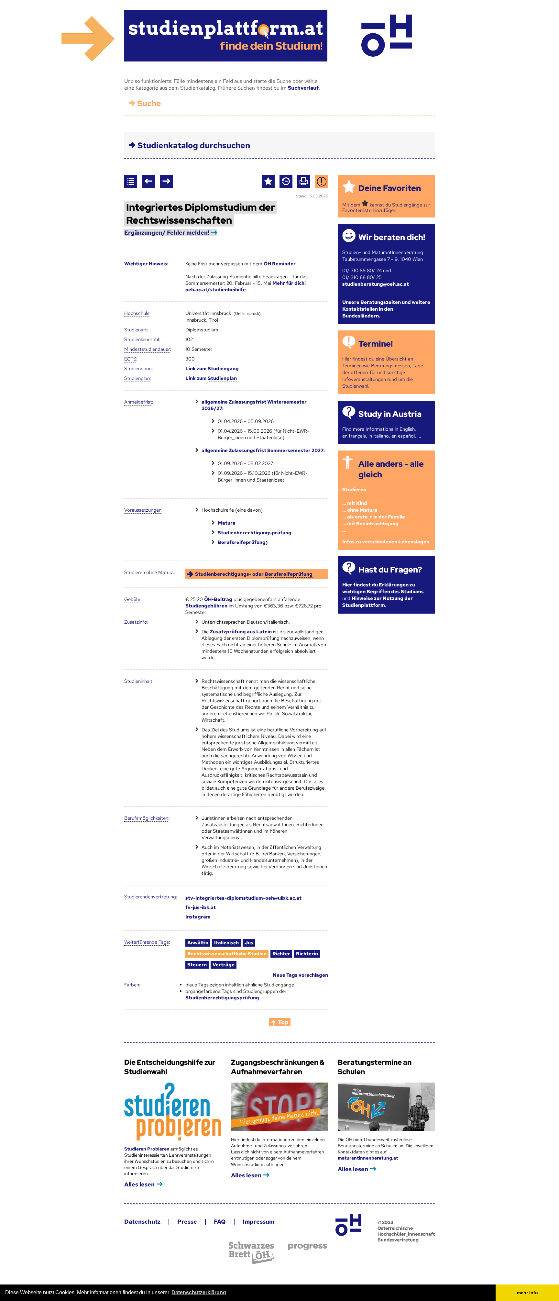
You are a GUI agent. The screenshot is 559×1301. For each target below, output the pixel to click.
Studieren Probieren (147, 1149)
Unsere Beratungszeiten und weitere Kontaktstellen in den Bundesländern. (386, 309)
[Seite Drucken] (303, 181)
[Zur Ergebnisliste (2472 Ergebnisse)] (130, 181)
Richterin (307, 954)
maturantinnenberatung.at (368, 1158)
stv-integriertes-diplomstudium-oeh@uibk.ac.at (243, 898)
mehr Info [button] (527, 1292)
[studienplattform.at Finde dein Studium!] (225, 35)
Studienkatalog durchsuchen (193, 145)
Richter (281, 954)
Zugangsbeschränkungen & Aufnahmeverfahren (277, 1067)
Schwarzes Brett (251, 1252)
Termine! (375, 344)
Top (283, 1022)
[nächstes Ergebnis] (166, 181)
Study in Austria (390, 414)
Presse (187, 1221)
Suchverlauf (303, 87)
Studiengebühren (206, 606)
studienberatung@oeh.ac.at (375, 284)
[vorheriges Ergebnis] (148, 181)
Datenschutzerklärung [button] (198, 1292)
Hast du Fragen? (390, 569)
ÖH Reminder (280, 264)
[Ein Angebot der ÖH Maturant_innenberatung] (386, 35)
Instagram (198, 917)
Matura (227, 523)
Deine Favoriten (389, 188)
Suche (149, 103)
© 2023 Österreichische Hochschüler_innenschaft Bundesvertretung (406, 1231)
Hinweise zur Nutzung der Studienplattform (377, 601)
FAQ (220, 1221)
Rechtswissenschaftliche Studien (227, 954)
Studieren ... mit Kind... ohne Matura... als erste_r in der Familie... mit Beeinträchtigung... (373, 510)
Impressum (258, 1221)
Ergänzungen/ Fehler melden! (166, 232)
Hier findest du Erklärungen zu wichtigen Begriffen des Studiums (383, 588)
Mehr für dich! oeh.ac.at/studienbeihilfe (245, 286)
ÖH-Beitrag (218, 599)
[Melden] (321, 181)
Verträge (224, 965)
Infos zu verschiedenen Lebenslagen (385, 542)
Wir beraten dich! (391, 237)
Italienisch (226, 943)
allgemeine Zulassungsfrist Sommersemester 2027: (263, 450)
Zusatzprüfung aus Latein (241, 631)
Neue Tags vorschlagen (300, 975)
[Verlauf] (286, 181)
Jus (249, 943)
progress (307, 1246)
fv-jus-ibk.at (200, 907)
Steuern (197, 965)
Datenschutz (142, 1221)
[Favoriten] (268, 181)
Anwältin (197, 943)
